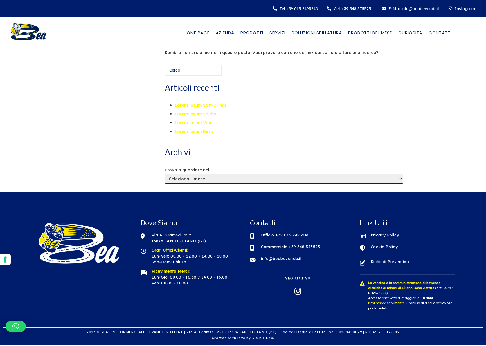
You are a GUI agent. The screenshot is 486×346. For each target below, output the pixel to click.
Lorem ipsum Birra (194, 131)
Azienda (225, 33)
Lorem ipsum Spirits (195, 114)
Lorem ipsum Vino (194, 122)
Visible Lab (262, 338)
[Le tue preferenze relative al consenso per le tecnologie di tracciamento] (5, 259)
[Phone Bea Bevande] (295, 8)
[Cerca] (209, 72)
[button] (16, 326)
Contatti (440, 33)
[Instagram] (461, 8)
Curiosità (410, 33)
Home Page (197, 33)
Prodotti (251, 33)
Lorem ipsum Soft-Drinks (200, 105)
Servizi (277, 33)
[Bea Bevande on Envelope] (410, 8)
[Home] (28, 41)
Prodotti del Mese (370, 33)
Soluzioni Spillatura (317, 33)
